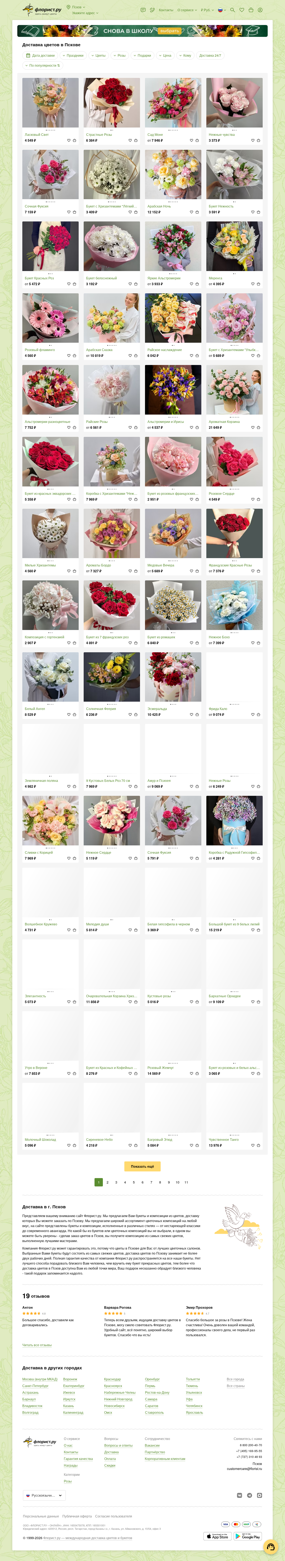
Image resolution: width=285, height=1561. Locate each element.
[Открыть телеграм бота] (249, 1495)
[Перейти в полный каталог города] (42, 10)
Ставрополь (154, 1412)
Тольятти (193, 1379)
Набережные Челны (120, 1392)
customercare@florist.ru (244, 1468)
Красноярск (113, 1385)
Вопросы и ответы (118, 1445)
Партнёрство (155, 1452)
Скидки (109, 1465)
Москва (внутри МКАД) (40, 1379)
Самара (151, 1399)
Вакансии (152, 1445)
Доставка (111, 1452)
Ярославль (194, 1412)
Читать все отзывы (37, 1344)
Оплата (110, 1458)
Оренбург (152, 1379)
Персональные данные (41, 1516)
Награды (71, 1465)
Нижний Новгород (118, 1399)
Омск (108, 1412)
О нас (68, 1445)
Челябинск (194, 1405)
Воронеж (70, 1379)
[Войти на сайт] (260, 10)
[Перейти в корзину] (251, 10)
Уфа (189, 1399)
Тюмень (192, 1385)
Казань (68, 1405)
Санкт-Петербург (35, 1385)
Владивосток (32, 1405)
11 (186, 1182)
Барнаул (29, 1399)
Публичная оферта (77, 1516)
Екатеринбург (73, 1385)
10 (177, 1182)
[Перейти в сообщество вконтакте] (239, 1495)
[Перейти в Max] (259, 1495)
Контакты (71, 1452)
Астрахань (30, 1392)
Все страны (236, 1385)
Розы (68, 1481)
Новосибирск (114, 1405)
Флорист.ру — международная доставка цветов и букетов (87, 1537)
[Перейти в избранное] (242, 10)
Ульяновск (194, 1392)
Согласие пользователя (113, 1516)
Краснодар (112, 1379)
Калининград (73, 1412)
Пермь (150, 1385)
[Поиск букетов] (232, 10)
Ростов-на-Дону (157, 1392)
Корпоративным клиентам (165, 1458)
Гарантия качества (78, 1458)
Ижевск (69, 1392)
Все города (235, 1379)
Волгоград (30, 1412)
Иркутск (69, 1399)
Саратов (151, 1405)
